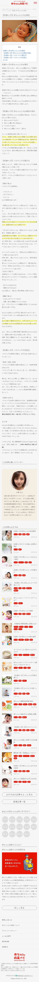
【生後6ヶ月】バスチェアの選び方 (15, 55)
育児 (26, 562)
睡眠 (24, 730)
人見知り (21, 639)
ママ (20, 588)
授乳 (20, 549)
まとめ (5, 60)
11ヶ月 (21, 626)
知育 (24, 575)
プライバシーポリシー (9, 930)
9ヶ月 (20, 629)
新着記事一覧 (19, 802)
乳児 (20, 781)
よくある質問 (6, 936)
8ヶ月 (15, 629)
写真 (20, 680)
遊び (30, 562)
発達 (28, 534)
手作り (24, 680)
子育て (24, 781)
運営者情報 (5, 941)
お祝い (20, 603)
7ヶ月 (30, 626)
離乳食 (16, 590)
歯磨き (26, 639)
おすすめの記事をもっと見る (19, 794)
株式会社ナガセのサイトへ (25, 975)
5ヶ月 (15, 654)
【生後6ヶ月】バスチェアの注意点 (15, 57)
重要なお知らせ (7, 920)
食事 (35, 704)
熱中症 (29, 745)
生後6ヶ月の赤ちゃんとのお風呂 (14, 50)
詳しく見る (19, 908)
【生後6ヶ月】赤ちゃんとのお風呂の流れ (17, 53)
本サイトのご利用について (11, 925)
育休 (24, 693)
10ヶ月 (16, 626)
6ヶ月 (15, 534)
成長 (20, 534)
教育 (24, 534)
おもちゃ (21, 562)
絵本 (28, 771)
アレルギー (26, 654)
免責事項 (5, 947)
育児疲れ (29, 588)
